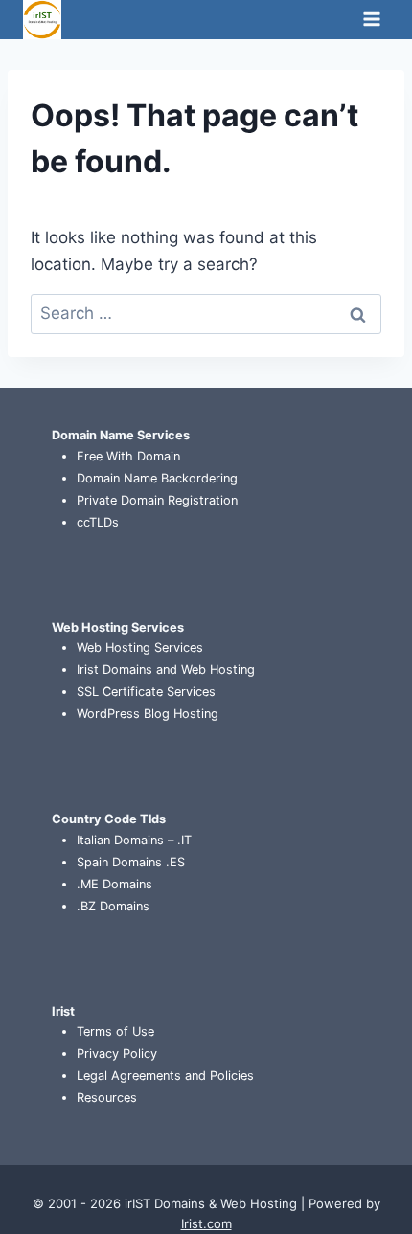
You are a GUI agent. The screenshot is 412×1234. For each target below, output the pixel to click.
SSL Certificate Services (146, 691)
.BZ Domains (113, 906)
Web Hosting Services (140, 647)
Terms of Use (115, 1031)
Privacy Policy (117, 1053)
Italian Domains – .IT (134, 840)
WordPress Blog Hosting (147, 714)
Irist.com (206, 1223)
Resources (107, 1097)
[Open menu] (371, 19)
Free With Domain (128, 456)
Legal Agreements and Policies (165, 1075)
